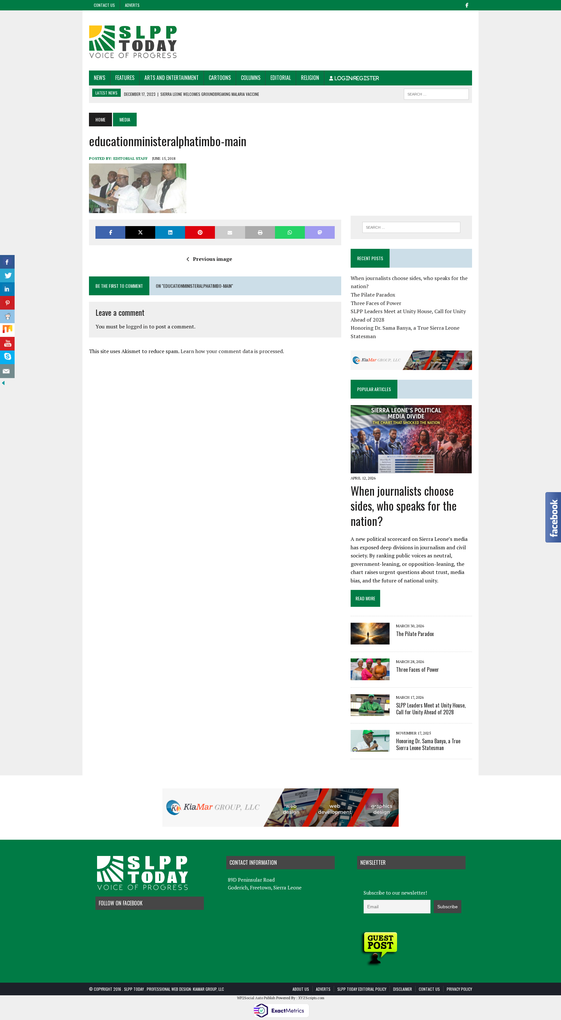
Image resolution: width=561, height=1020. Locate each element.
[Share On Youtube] (7, 344)
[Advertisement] (354, 31)
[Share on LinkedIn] (170, 232)
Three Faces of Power (376, 303)
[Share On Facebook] (7, 262)
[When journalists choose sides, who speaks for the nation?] (411, 469)
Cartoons (220, 78)
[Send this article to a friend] (230, 232)
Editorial (280, 78)
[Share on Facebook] (110, 232)
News (99, 78)
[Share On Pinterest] (7, 303)
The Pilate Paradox (373, 294)
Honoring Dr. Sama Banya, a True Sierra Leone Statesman (428, 744)
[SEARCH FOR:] (436, 93)
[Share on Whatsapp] (290, 232)
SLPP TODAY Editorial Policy (361, 989)
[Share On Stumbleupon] (7, 330)
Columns (250, 78)
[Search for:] (411, 227)
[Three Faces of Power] (370, 675)
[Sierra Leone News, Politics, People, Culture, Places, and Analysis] (149, 40)
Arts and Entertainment (171, 78)
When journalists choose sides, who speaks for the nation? (404, 505)
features (124, 78)
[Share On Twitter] (7, 276)
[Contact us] (7, 371)
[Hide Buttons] (3, 381)
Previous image (212, 258)
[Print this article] (260, 232)
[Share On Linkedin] (7, 289)
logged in (137, 326)
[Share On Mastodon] (320, 232)
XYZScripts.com (311, 998)
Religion (310, 78)
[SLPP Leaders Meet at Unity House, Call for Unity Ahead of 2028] (370, 711)
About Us (301, 989)
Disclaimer (402, 989)
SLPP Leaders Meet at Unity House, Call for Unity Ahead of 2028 (431, 708)
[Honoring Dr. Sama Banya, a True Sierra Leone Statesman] (370, 747)
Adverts (132, 5)
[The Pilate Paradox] (370, 640)
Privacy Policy (459, 989)
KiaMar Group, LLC (208, 989)
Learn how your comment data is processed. (232, 351)
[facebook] (467, 4)
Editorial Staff (130, 158)
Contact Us (104, 5)
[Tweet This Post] (140, 232)
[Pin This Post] (200, 232)
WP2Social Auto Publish (256, 998)
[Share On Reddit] (7, 317)
